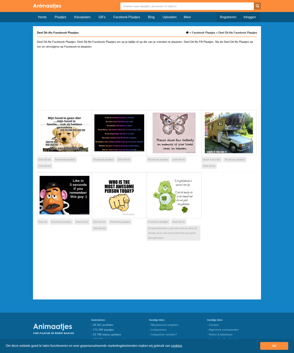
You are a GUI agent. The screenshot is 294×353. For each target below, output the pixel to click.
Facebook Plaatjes (126, 17)
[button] (184, 346)
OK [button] (274, 345)
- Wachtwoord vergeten (163, 324)
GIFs (102, 17)
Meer (187, 17)
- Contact (213, 324)
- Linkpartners (158, 329)
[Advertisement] (147, 79)
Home (42, 17)
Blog (151, 17)
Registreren (228, 17)
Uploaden (170, 17)
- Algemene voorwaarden (223, 329)
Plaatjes (60, 17)
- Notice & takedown (219, 334)
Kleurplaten (82, 17)
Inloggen (250, 17)
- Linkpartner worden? (163, 334)
